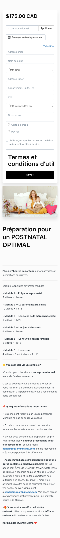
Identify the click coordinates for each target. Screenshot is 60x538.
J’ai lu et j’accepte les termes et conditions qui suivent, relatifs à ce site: (32, 142)
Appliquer (46, 28)
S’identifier (48, 46)
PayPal (15, 131)
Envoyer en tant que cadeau (27, 37)
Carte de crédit (19, 124)
